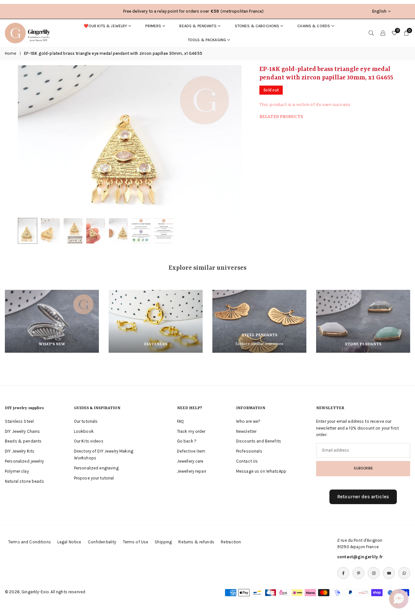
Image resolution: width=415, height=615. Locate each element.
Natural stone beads (24, 481)
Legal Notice (69, 541)
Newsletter (246, 431)
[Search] (371, 33)
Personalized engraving (96, 468)
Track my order (191, 431)
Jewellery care (190, 461)
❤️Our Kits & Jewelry (105, 26)
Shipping (163, 541)
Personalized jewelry (24, 461)
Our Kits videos (88, 441)
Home (11, 53)
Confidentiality (102, 541)
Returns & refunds (196, 541)
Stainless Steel (19, 421)
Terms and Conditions (29, 541)
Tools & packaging (207, 40)
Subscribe (363, 468)
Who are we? (248, 421)
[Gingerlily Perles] (29, 32)
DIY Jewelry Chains (22, 431)
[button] (225, 140)
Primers (153, 26)
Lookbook (84, 431)
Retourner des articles (363, 497)
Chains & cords (313, 26)
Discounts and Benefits (258, 441)
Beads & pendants (197, 26)
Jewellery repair (191, 471)
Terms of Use (135, 541)
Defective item (191, 451)
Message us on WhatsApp (261, 471)
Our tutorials (86, 421)
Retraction (231, 541)
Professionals (249, 451)
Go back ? (186, 441)
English (379, 11)
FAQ (180, 421)
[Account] (383, 33)
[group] (130, 139)
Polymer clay (17, 471)
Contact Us (247, 461)
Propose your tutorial (94, 477)
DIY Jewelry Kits (19, 451)
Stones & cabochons (257, 26)
